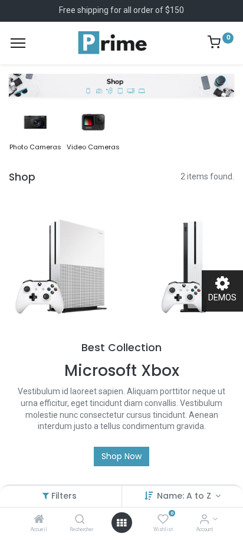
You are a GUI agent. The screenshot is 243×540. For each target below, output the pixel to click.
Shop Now (121, 456)
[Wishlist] (163, 520)
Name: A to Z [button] (185, 496)
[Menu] (18, 43)
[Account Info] (204, 520)
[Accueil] (39, 520)
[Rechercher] (80, 520)
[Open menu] (121, 523)
